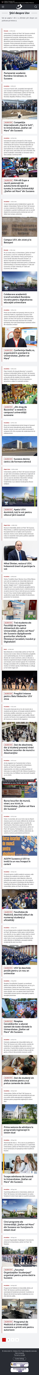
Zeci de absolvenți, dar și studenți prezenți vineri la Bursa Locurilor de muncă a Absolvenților (19, 749)
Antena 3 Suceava (19, 6)
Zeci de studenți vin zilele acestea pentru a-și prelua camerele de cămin (19, 1081)
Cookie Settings (19, 1359)
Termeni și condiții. (19, 1355)
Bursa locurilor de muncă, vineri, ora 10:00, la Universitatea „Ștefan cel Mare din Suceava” (19, 805)
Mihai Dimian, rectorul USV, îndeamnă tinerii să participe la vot (19, 566)
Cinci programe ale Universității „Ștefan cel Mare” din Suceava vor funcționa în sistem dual (19, 1226)
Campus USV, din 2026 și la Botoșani (17, 241)
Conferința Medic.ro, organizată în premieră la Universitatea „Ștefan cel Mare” (19, 354)
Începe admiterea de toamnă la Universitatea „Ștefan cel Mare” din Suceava (18, 1179)
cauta (35, 6)
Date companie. (19, 1353)
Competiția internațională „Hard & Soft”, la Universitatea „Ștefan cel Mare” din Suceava (18, 126)
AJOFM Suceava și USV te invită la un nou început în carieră (17, 861)
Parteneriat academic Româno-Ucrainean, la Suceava (15, 76)
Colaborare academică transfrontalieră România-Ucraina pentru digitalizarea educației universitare (18, 298)
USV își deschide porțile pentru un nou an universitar (17, 971)
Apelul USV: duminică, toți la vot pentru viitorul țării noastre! (18, 512)
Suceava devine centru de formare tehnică (17, 460)
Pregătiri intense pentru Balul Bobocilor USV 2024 (18, 696)
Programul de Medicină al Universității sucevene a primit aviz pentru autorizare (19, 1326)
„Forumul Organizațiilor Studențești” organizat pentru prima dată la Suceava (19, 1274)
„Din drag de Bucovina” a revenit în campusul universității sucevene (15, 411)
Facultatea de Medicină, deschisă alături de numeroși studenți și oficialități (18, 916)
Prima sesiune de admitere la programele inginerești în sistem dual (18, 1130)
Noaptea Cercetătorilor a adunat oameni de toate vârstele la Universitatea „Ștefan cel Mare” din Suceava (18, 1026)
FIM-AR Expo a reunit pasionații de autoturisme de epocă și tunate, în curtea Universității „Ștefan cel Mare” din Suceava (19, 186)
